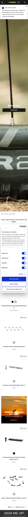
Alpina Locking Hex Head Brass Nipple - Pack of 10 (14, 498)
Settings (21, 274)
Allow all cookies (14, 279)
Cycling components (9, 214)
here (13, 16)
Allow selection (14, 284)
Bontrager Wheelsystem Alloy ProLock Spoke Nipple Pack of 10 (14, 458)
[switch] (24, 258)
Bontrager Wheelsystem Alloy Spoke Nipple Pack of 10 (14, 306)
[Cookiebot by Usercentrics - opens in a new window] (19, 227)
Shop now (14, 110)
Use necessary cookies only (14, 289)
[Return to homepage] (2, 214)
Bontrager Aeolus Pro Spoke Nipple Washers (14, 346)
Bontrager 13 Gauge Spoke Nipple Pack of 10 (14, 385)
